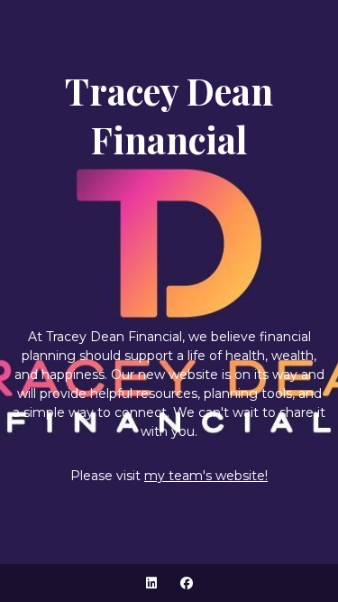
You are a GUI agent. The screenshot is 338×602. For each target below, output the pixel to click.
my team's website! (206, 476)
